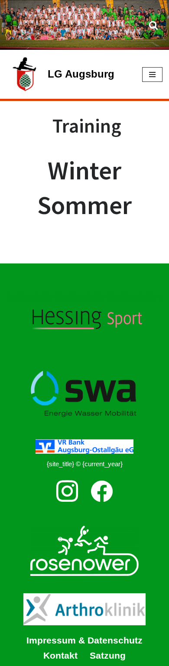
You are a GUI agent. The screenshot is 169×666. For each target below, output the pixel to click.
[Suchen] (153, 25)
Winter (84, 170)
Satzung (108, 655)
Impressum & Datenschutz (84, 640)
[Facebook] (101, 491)
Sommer (84, 204)
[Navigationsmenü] (152, 74)
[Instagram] (67, 491)
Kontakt (60, 655)
